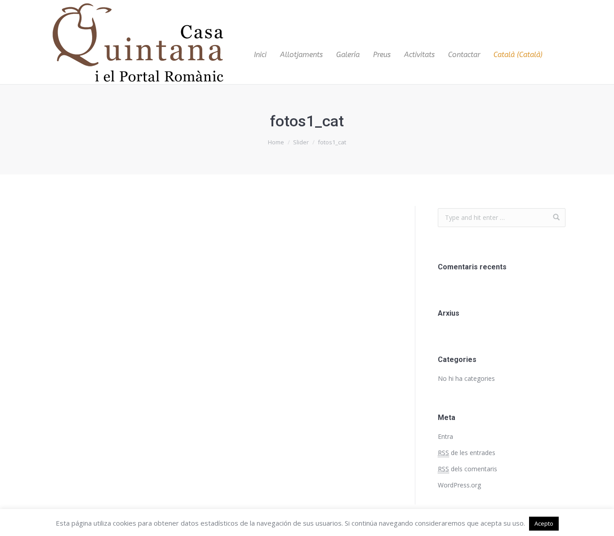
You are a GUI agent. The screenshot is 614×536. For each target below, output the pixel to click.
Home (276, 142)
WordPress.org (459, 485)
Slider (301, 142)
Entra (445, 436)
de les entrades (466, 452)
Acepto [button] (543, 523)
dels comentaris (467, 469)
